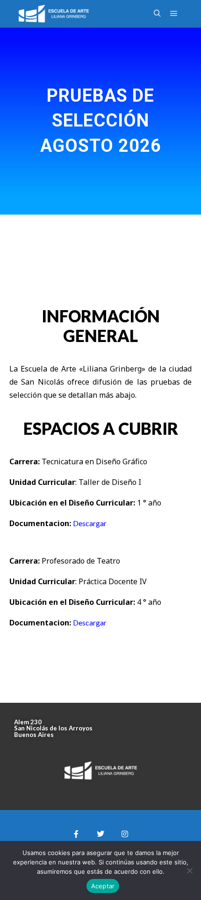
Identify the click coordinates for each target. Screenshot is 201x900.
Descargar (90, 523)
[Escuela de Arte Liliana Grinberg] (54, 13)
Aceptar (103, 886)
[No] (189, 870)
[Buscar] (157, 13)
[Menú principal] (173, 13)
